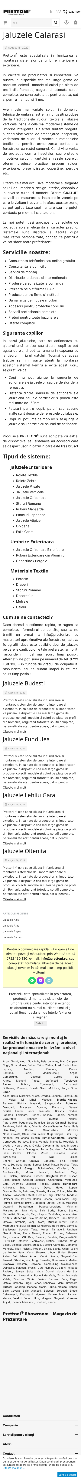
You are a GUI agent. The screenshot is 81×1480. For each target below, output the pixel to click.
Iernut (62, 1221)
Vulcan (61, 1191)
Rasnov (47, 1114)
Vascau (46, 1099)
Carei (43, 1256)
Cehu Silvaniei (36, 1252)
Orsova (7, 1221)
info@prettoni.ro (57, 634)
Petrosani (28, 1191)
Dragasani (26, 1294)
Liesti (46, 1164)
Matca (55, 1164)
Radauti (7, 1271)
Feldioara (21, 1114)
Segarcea (16, 1164)
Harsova (23, 1141)
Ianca (31, 1111)
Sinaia (47, 1248)
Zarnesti (72, 1114)
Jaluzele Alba (11, 919)
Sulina (52, 1286)
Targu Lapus (39, 1214)
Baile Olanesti (32, 1290)
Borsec (16, 1179)
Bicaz (17, 1233)
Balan (6, 1179)
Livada (54, 1256)
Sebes (31, 1065)
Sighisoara (9, 1229)
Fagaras (8, 1114)
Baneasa (32, 1118)
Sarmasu (72, 1225)
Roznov (58, 1233)
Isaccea (32, 1286)
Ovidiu (36, 1145)
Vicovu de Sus (67, 1271)
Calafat (20, 1160)
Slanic (56, 1248)
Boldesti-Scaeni (21, 1244)
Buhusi (25, 1084)
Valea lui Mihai (22, 1099)
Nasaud (35, 1103)
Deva (47, 1187)
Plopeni (37, 1248)
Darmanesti (70, 1084)
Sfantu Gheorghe (27, 1149)
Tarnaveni (58, 1229)
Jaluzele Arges (12, 931)
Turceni (38, 1176)
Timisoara (71, 1282)
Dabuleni (49, 1160)
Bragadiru (39, 1202)
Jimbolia (18, 1282)
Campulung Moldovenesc (61, 1263)
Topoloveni (70, 1080)
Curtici (66, 1065)
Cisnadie (45, 1260)
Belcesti (26, 1199)
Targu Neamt (11, 1237)
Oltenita (36, 1126)
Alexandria (25, 1275)
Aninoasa (8, 1187)
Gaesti (17, 1153)
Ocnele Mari (56, 1294)
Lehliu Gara (23, 1126)
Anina (67, 1126)
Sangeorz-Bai (53, 1103)
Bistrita (21, 1103)
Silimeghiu (23, 1214)
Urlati (65, 1248)
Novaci (43, 1172)
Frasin (32, 1267)
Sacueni (56, 1095)
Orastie (7, 1191)
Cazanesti (18, 1195)
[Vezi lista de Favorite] (58, 11)
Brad (22, 1187)
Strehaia (20, 1221)
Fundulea (8, 1126)
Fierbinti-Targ (44, 1195)
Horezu (40, 1294)
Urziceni (8, 1199)
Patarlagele (10, 1122)
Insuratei (44, 1111)
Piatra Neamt (31, 1233)
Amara (7, 1195)
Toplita (44, 1183)
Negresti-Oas (69, 1256)
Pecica (73, 1069)
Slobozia (59, 1195)
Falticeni (21, 1267)
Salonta (67, 1095)
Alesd (6, 1095)
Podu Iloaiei (61, 1199)
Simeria (40, 1191)
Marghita (24, 1095)
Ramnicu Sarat (43, 1122)
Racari (73, 1153)
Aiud (22, 1061)
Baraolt (60, 1145)
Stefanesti (51, 1080)
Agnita (26, 1260)
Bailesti (73, 1156)
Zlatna (49, 1065)
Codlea (73, 1111)
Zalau (6, 1256)
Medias (73, 1260)
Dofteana (8, 1088)
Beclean (8, 1103)
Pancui (52, 1302)
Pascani (47, 1199)
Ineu (74, 1065)
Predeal (35, 1114)
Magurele (71, 1202)
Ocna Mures (18, 1065)
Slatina (50, 1240)
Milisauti (72, 1267)
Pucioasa (59, 1153)
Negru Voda (22, 1145)
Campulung (10, 1076)
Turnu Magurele (67, 1275)
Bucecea (25, 1107)
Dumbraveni (59, 1260)
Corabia (52, 1237)
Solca (30, 1271)
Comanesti (46, 1084)
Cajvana (36, 1263)
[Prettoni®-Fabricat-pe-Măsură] (17, 11)
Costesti (35, 1076)
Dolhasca (8, 1267)
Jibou (51, 1252)
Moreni (45, 1153)
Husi (36, 1298)
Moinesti (22, 1088)
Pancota (51, 1069)
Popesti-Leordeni (49, 1206)
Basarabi (72, 1137)
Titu (32, 1156)
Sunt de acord (67, 1474)
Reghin (31, 1225)
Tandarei (72, 1195)
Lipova (7, 1069)
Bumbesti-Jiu (11, 1172)
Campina (58, 1244)
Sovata (23, 1229)
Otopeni (8, 1206)
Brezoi (73, 1290)
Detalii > (41, 1023)
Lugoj (28, 1282)
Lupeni (73, 1187)
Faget (73, 1279)
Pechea (65, 1164)
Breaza (36, 1244)
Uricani (51, 1191)
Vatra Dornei (45, 1271)
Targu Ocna (69, 1088)
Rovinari (59, 1172)
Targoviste (9, 1156)
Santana (8, 1072)
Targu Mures (39, 1229)
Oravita (15, 1134)
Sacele (60, 1114)
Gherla (25, 1137)
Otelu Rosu (29, 1134)
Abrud (14, 1061)
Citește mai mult (14, 731)
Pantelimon (26, 1206)
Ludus (73, 1221)
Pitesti (35, 1080)
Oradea (45, 1095)
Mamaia (43, 1141)
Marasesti (28, 1302)
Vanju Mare (36, 1221)
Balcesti (48, 1290)
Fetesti (30, 1195)
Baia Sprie (47, 1210)
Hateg (59, 1187)
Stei (75, 1095)
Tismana (26, 1176)
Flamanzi (57, 1107)
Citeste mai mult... (14, 1467)
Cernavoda (9, 1141)
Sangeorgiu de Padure (51, 1225)
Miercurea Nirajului (14, 1225)
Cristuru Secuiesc (34, 1179)
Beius (14, 1095)
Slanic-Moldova (49, 1088)
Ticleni (13, 1176)
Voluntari (72, 1206)
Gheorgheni (55, 1179)
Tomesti (18, 1202)
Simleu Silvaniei (67, 1252)
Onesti (33, 1088)
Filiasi (62, 1160)
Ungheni (72, 1229)
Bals (30, 1237)
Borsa (61, 1210)
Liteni (62, 1267)
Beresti (37, 1164)
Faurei (19, 1111)
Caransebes (50, 1130)
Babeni (73, 1286)
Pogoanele (25, 1122)
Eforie (33, 1141)
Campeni (71, 1061)
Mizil (18, 1248)
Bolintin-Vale (45, 1168)
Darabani (8, 1107)
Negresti (59, 1298)
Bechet (7, 1160)
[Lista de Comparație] (50, 11)
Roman (47, 1233)
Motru (29, 1172)
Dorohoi (41, 1107)
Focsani (16, 1302)
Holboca (31, 1153)
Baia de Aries (49, 1061)
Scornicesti (37, 1240)
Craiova (34, 1160)
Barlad (27, 1298)
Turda (45, 1137)
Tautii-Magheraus (59, 1214)
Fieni (5, 1153)
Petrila (17, 1191)
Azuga (73, 1240)
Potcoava (22, 1240)
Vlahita (55, 1183)
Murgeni (46, 1298)
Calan (34, 1187)
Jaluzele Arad (11, 925)
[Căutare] (55, 22)
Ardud (33, 1256)
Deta (64, 1279)
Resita (41, 1134)
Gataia (7, 1282)
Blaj (62, 1061)
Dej (17, 1137)
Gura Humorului (47, 1267)
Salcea (19, 1271)
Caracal (40, 1237)
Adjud (6, 1302)
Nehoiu (73, 1118)
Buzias (41, 1279)
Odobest (41, 1302)
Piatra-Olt (9, 1240)
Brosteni (22, 1263)
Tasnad (7, 1260)
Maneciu (8, 1248)
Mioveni (21, 1080)
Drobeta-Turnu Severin (63, 1218)
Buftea (51, 1202)
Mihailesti (62, 1168)
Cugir (6, 1065)
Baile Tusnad (68, 1176)
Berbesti (62, 1290)
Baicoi (6, 1244)
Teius (40, 1065)
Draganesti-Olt (68, 1237)
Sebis (27, 1072)
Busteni (47, 1244)
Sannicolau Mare (53, 1282)
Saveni (73, 1107)
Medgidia (68, 1141)
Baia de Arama (37, 1218)
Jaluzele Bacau (12, 937)
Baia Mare (28, 1210)
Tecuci (17, 1168)
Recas (37, 1282)
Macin (42, 1286)
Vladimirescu (50, 1072)
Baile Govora (11, 1290)
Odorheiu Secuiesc (24, 1183)
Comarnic (71, 1244)
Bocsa (29, 1130)
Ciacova (54, 1279)
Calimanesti (10, 1294)
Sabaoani (71, 1233)
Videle (6, 1279)
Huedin (35, 1137)
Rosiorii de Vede (44, 1275)
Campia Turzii (62, 1134)
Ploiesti (26, 1248)
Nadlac (28, 1069)
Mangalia (55, 1141)
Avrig (35, 1260)
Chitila (60, 1202)
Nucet (35, 1095)
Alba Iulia (33, 1061)
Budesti (72, 1122)
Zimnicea (18, 1279)
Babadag (19, 1286)
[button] (40, 1023)
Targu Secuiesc (51, 1149)
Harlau (37, 1199)
